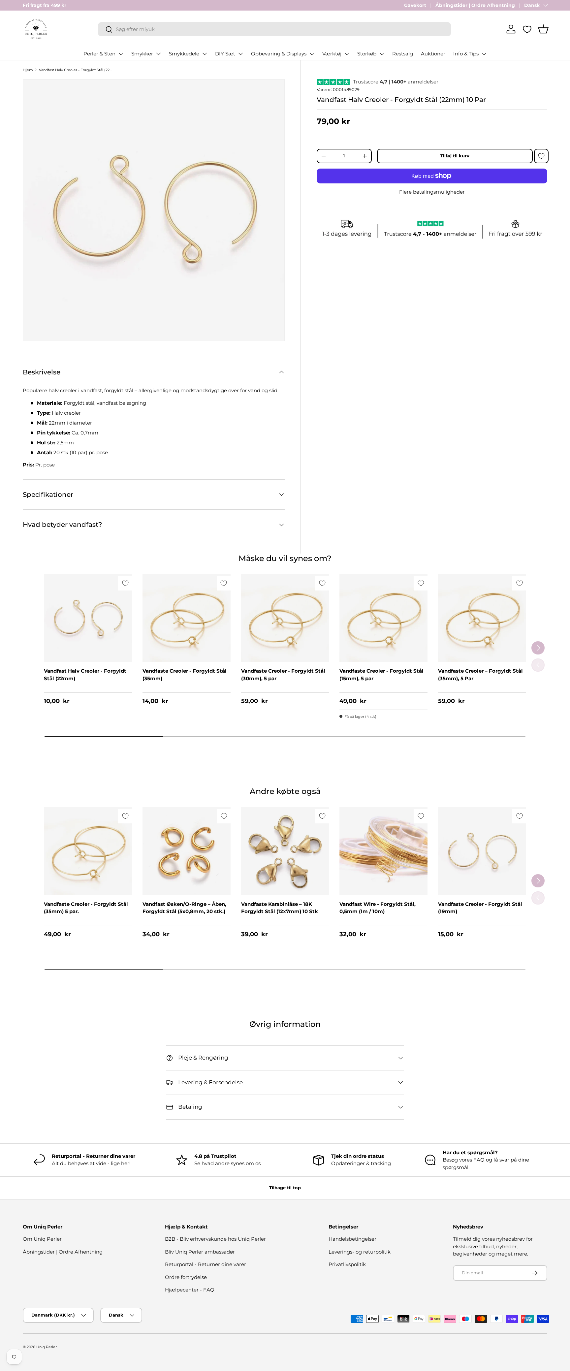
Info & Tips (466, 53)
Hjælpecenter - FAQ (189, 1290)
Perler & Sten (99, 53)
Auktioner (433, 53)
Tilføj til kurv (454, 155)
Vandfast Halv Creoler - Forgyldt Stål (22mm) (85, 675)
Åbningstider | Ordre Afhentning (475, 5)
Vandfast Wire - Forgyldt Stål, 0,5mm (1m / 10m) (377, 908)
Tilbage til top (285, 1187)
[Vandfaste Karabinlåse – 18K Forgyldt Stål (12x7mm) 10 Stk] (285, 851)
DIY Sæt (225, 53)
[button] (543, 29)
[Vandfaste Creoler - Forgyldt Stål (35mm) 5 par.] (88, 851)
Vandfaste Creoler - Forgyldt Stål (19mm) (480, 908)
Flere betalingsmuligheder (432, 192)
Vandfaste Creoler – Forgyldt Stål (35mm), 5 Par (480, 675)
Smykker (142, 53)
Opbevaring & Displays (278, 53)
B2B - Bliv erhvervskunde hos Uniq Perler (215, 1239)
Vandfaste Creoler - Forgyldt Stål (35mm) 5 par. (86, 908)
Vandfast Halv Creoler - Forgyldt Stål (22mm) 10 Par (76, 70)
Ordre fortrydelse (186, 1277)
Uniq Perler (46, 1347)
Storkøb (366, 53)
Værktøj (331, 53)
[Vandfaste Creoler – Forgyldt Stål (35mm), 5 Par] (482, 618)
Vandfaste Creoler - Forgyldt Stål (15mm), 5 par (381, 675)
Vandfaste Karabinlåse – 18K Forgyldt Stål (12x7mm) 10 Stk (279, 908)
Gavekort (415, 5)
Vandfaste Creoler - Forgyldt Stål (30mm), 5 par (283, 675)
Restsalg (402, 53)
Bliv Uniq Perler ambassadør (200, 1252)
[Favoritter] (527, 29)
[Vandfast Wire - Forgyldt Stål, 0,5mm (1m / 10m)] (383, 851)
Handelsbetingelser (352, 1239)
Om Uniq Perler (42, 1239)
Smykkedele (184, 53)
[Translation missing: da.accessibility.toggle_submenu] (121, 54)
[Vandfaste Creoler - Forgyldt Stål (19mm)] (482, 851)
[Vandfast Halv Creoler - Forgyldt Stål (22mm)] (88, 618)
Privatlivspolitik (347, 1264)
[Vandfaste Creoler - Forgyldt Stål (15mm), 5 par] (383, 618)
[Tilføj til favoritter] (541, 156)
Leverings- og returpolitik (360, 1252)
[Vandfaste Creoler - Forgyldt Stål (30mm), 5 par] (285, 618)
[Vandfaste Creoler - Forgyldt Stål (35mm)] (186, 618)
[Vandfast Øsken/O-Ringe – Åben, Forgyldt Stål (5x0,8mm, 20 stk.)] (186, 851)
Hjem (28, 70)
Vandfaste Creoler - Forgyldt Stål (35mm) (184, 675)
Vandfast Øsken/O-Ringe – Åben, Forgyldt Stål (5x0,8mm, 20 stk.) (184, 908)
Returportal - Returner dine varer (205, 1264)
